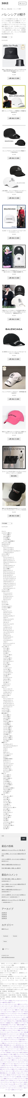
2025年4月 (4, 914)
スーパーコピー (4, 1000)
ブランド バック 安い (12, 1078)
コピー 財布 (19, 1052)
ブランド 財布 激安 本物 (15, 1047)
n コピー (7, 1080)
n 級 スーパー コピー (7, 1036)
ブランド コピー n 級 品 (21, 1082)
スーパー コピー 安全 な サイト (13, 1006)
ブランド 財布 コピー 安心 (21, 1069)
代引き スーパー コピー (16, 1080)
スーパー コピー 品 (10, 1063)
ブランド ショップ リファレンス (16, 1050)
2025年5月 (4, 912)
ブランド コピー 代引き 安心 (13, 1056)
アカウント (4, 1095)
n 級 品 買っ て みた (21, 1076)
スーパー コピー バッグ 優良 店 (18, 1019)
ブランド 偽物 (14, 1023)
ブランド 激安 (10, 1069)
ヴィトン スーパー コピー (20, 1026)
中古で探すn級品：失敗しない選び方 (11, 868)
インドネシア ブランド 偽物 (13, 1030)
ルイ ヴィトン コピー (7, 1026)
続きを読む (14, 476)
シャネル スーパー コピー (8, 1076)
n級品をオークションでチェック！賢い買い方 (13, 850)
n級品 (10, 1000)
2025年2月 (4, 918)
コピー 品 (7, 1037)
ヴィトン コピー (6, 1049)
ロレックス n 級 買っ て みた (13, 1073)
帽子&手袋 (9, 9)
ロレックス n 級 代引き (15, 1045)
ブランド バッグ (9, 1013)
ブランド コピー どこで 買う (8, 1071)
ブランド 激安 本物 (16, 1021)
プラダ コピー (14, 1075)
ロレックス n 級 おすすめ (16, 1037)
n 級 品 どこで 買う (8, 1054)
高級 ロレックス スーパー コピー (10, 1043)
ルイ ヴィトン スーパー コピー (16, 1015)
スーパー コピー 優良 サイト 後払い (16, 1010)
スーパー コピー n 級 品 (17, 1049)
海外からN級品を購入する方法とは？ (11, 864)
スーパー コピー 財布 (16, 1034)
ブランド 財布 (11, 1011)
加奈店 (5, 3)
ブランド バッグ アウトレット (11, 1086)
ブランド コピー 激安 (11, 1065)
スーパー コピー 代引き (22, 1011)
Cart (21, 1094)
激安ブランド (5, 929)
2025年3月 (4, 916)
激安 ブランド (17, 1054)
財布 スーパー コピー (17, 1089)
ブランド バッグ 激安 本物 (17, 1039)
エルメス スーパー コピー (14, 1062)
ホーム (4, 9)
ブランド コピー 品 (9, 1082)
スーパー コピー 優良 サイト (16, 1004)
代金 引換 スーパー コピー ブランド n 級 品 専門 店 (13, 1028)
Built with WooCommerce (8, 957)
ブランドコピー (17, 1000)
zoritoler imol (5, 881)
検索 (3, 836)
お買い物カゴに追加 (14, 78)
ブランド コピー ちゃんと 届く (8, 1084)
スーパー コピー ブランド (8, 1032)
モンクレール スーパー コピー (12, 1067)
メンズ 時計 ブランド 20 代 (11, 1058)
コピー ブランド (18, 1013)
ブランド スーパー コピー (15, 1008)
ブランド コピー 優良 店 (15, 1024)
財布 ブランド (7, 1034)
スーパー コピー (4, 1004)
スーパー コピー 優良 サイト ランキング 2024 (14, 1060)
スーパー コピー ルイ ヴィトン (11, 1088)
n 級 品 (2, 1013)
